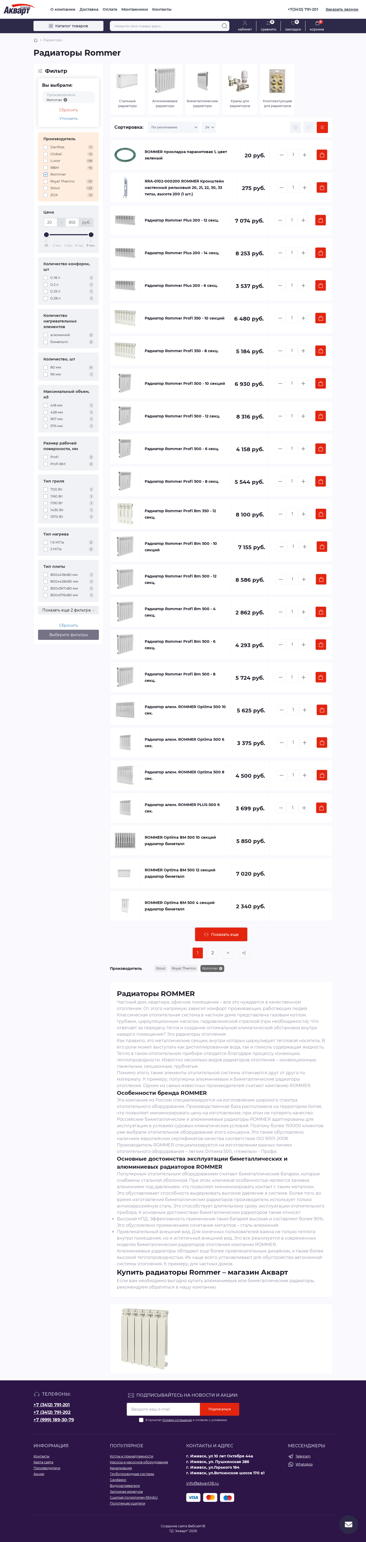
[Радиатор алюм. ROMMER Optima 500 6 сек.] (125, 742)
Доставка (89, 9)
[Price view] (322, 127)
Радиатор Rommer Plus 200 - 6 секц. (181, 285)
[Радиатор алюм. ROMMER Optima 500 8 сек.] (125, 775)
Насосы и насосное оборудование (139, 1462)
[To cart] (322, 155)
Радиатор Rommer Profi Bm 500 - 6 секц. (180, 644)
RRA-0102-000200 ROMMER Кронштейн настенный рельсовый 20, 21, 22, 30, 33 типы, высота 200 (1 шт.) (184, 187)
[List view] (309, 127)
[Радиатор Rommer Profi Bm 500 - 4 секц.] (125, 612)
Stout (160, 968)
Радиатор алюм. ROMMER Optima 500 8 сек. (184, 775)
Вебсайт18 (196, 1526)
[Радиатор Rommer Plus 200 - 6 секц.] (125, 285)
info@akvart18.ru (202, 1483)
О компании (62, 9)
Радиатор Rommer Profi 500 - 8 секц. (182, 481)
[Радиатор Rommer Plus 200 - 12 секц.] (125, 220)
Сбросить (68, 110)
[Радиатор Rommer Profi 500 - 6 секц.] (125, 448)
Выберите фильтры (68, 634)
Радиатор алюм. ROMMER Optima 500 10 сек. (185, 710)
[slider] (46, 234)
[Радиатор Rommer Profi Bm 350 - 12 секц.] (125, 514)
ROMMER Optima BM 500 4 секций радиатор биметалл (180, 905)
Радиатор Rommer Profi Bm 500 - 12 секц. (180, 579)
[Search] (224, 26)
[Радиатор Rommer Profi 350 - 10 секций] (125, 318)
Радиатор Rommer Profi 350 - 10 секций (185, 318)
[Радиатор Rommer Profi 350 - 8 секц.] (125, 351)
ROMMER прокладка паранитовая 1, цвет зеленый (186, 155)
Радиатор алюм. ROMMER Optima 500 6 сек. (184, 742)
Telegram (303, 1456)
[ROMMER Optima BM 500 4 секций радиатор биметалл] (125, 906)
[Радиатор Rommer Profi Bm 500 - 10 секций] (125, 546)
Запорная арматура (126, 1492)
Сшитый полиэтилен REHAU (134, 1497)
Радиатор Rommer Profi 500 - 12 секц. (182, 416)
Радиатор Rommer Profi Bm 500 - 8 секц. (180, 677)
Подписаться (219, 1409)
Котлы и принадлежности (131, 1456)
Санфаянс (118, 1480)
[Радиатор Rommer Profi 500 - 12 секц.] (125, 416)
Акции (38, 1474)
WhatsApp (304, 1464)
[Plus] (304, 155)
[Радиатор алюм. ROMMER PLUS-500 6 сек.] (125, 808)
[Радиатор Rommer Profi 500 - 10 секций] (125, 383)
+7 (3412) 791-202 (51, 1412)
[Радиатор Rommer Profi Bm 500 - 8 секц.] (125, 677)
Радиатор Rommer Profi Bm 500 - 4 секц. (180, 612)
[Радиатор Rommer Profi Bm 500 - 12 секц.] (125, 579)
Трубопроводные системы (132, 1474)
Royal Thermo (184, 968)
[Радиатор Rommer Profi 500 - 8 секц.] (125, 481)
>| (244, 952)
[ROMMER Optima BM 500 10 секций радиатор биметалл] (125, 840)
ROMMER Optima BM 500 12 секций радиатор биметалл (180, 873)
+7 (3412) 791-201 (51, 1404)
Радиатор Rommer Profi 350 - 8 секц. (182, 350)
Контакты (161, 9)
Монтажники (134, 9)
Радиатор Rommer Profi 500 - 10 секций (185, 383)
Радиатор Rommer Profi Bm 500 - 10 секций (181, 546)
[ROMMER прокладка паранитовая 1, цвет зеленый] (125, 155)
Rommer (210, 968)
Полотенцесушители (127, 1503)
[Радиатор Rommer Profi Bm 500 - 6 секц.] (125, 644)
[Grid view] (295, 127)
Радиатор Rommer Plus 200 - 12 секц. (182, 220)
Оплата (110, 9)
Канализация (121, 1468)
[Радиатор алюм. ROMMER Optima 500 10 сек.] (125, 710)
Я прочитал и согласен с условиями (186, 1420)
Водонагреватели (125, 1486)
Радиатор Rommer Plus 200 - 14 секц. (182, 252)
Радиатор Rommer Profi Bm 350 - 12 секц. (180, 514)
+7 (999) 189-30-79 (53, 1419)
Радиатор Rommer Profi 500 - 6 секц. (182, 448)
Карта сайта (43, 1462)
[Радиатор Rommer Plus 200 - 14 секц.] (125, 253)
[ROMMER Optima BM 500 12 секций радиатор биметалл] (125, 873)
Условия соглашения (177, 1420)
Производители (46, 1468)
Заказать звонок (342, 9)
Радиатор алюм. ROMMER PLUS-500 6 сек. (182, 808)
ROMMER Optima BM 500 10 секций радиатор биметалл (180, 840)
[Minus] (281, 155)
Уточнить (68, 118)
